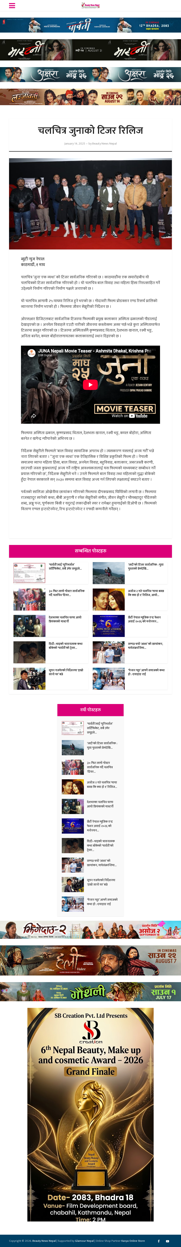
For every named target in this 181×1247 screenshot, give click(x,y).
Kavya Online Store (133, 1240)
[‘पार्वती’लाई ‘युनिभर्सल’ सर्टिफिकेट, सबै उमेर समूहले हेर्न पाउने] (74, 728)
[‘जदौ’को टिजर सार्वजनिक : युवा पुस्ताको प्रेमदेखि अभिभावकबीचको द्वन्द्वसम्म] (74, 747)
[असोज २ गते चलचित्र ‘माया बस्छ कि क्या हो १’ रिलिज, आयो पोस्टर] (74, 786)
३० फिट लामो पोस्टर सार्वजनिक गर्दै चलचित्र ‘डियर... (67, 593)
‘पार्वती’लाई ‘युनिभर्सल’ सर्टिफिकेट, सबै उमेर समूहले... (65, 566)
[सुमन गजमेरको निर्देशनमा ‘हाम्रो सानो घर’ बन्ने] (74, 884)
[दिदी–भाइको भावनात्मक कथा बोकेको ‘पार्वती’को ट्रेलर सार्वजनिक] (74, 845)
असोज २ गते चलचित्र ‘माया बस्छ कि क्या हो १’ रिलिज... (102, 784)
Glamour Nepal (84, 1240)
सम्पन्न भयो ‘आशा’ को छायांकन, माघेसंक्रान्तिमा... (145, 645)
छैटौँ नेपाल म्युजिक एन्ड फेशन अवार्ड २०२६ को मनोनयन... (144, 619)
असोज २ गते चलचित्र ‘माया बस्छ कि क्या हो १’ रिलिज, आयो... (146, 593)
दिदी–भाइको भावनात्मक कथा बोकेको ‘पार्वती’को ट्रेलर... (66, 645)
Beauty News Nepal (104, 144)
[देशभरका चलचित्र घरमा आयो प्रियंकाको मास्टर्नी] (74, 806)
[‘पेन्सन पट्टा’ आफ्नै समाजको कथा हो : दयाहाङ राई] (74, 904)
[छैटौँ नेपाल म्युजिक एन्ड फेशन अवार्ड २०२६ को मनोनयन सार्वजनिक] (74, 826)
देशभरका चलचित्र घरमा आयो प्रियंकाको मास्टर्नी (65, 619)
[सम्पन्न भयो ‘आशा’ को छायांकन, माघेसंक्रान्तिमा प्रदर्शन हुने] (74, 865)
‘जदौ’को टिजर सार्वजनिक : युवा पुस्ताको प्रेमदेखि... (146, 566)
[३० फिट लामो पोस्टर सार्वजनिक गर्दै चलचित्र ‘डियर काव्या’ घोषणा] (74, 767)
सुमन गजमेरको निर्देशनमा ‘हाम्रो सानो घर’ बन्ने (66, 672)
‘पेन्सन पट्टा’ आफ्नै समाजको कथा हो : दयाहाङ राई (146, 672)
